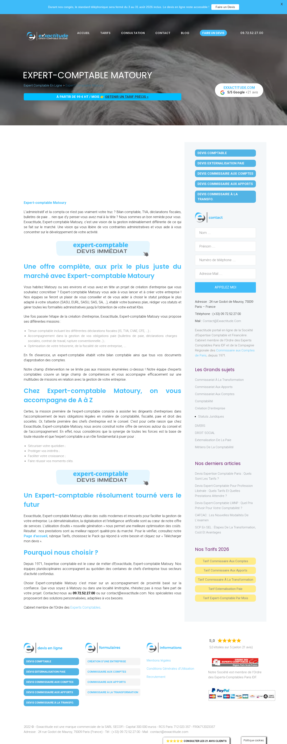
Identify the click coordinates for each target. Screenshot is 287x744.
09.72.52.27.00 (251, 33)
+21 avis (241, 90)
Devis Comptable (212, 153)
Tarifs (105, 33)
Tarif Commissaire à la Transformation (225, 580)
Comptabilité (204, 401)
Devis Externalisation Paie (220, 163)
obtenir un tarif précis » (127, 97)
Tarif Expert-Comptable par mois (225, 598)
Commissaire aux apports (106, 682)
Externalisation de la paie (213, 440)
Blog (185, 33)
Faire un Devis (225, 7)
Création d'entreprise (210, 408)
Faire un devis (213, 33)
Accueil (83, 33)
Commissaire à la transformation (112, 692)
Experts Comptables (85, 607)
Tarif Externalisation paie (225, 589)
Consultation (133, 33)
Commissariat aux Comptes (214, 394)
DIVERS (200, 426)
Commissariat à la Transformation (219, 380)
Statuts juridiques (211, 416)
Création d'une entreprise (106, 661)
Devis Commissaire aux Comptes (225, 174)
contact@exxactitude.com (222, 321)
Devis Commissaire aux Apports (225, 184)
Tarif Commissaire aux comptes (225, 561)
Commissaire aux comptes (106, 671)
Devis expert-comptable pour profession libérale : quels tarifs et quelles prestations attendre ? (224, 491)
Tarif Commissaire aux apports (225, 570)
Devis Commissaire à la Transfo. (217, 196)
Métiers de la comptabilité (214, 447)
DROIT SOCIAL (205, 433)
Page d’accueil (35, 536)
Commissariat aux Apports (214, 387)
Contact (162, 33)
